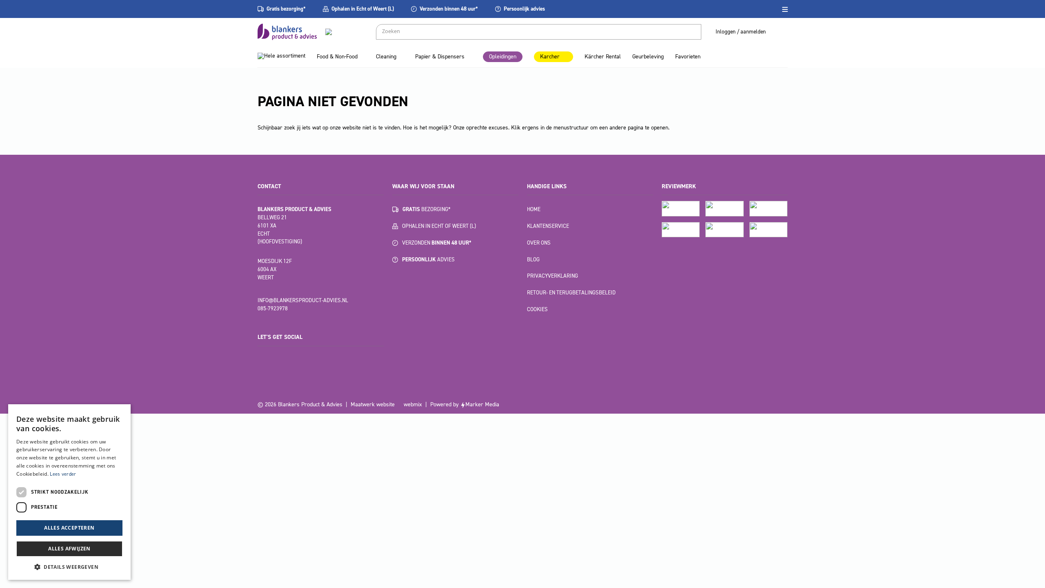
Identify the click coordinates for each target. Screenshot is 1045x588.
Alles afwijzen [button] (69, 548)
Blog (533, 259)
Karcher (550, 56)
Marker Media (482, 404)
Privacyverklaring (552, 275)
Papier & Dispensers (440, 56)
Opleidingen (502, 56)
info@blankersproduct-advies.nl (303, 300)
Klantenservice (548, 226)
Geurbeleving (648, 56)
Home (533, 209)
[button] (69, 567)
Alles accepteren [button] (69, 527)
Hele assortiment (284, 56)
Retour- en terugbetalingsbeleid (571, 292)
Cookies (537, 309)
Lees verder (63, 474)
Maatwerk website (373, 404)
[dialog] (69, 492)
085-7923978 (273, 308)
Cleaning (386, 56)
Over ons (539, 242)
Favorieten (687, 56)
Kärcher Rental (603, 56)
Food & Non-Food (337, 56)
